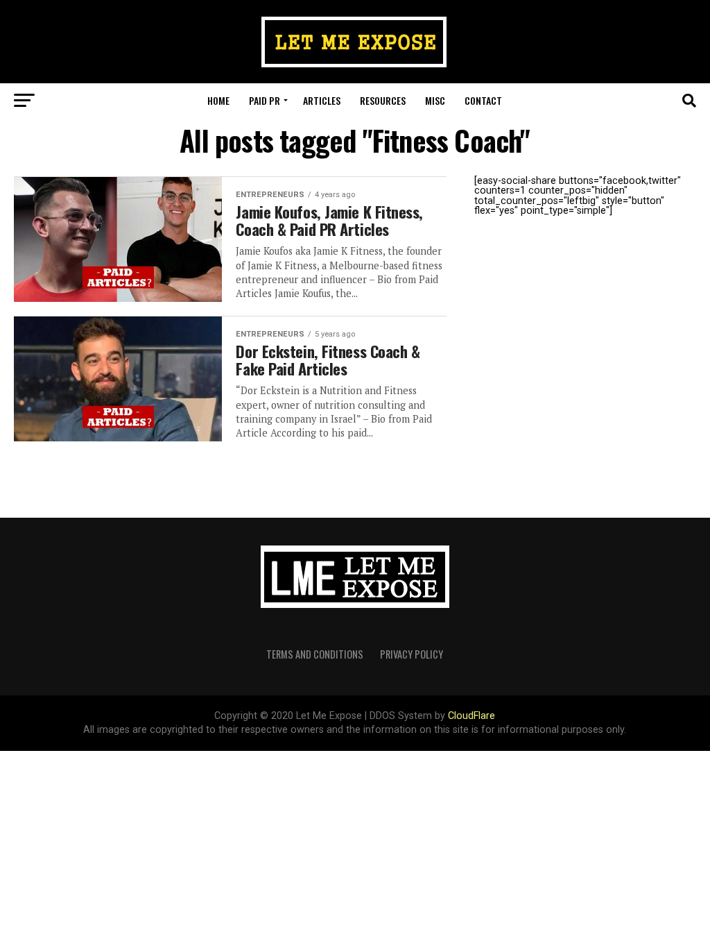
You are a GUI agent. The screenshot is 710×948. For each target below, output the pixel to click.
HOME (218, 100)
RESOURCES (383, 100)
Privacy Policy (411, 654)
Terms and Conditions (314, 654)
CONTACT (483, 100)
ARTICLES (321, 100)
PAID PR (264, 100)
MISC (435, 100)
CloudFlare (471, 716)
